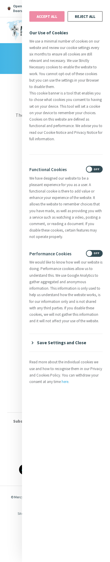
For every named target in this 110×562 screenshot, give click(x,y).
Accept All (47, 16)
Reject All (85, 16)
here (65, 381)
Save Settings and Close (61, 342)
